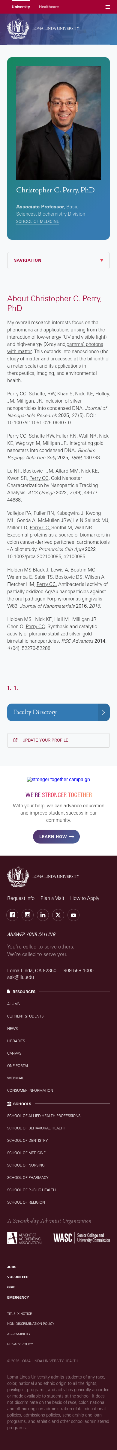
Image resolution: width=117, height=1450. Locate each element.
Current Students (25, 1016)
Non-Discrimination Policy (30, 1324)
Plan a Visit (52, 898)
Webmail (15, 1078)
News (12, 1028)
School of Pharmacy (27, 1177)
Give (11, 1287)
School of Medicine (37, 221)
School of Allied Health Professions (43, 1115)
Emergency (18, 1297)
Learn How (53, 836)
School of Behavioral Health (36, 1128)
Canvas (14, 1053)
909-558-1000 (79, 970)
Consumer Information (30, 1090)
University (21, 7)
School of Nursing (26, 1165)
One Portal (18, 1065)
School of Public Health (31, 1190)
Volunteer (17, 1277)
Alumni (14, 1004)
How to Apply (84, 898)
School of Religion (26, 1202)
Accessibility (19, 1334)
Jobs (11, 1267)
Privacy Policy (20, 1344)
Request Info (20, 898)
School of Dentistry (27, 1140)
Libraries (16, 1041)
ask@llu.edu (20, 977)
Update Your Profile (44, 740)
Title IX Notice (19, 1314)
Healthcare (49, 7)
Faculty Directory (34, 712)
